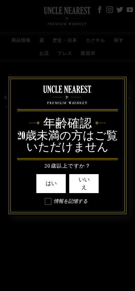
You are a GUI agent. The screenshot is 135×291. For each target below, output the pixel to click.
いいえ (84, 183)
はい (51, 183)
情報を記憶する (71, 202)
